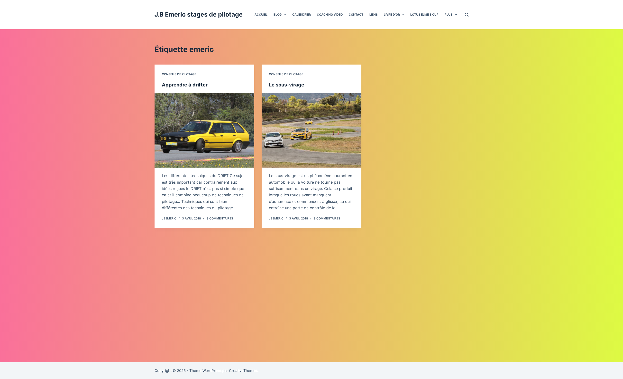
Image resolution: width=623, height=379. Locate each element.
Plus (448, 14)
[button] (285, 15)
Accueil (261, 14)
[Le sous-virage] (311, 130)
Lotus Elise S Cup (424, 14)
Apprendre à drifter (185, 85)
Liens (373, 14)
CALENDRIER (301, 14)
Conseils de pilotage (179, 74)
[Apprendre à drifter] (204, 130)
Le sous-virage (286, 85)
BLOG (278, 14)
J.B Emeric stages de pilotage (199, 14)
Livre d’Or (392, 14)
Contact (356, 14)
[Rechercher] (466, 15)
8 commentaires (327, 218)
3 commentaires (220, 218)
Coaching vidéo (330, 14)
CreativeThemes (243, 370)
